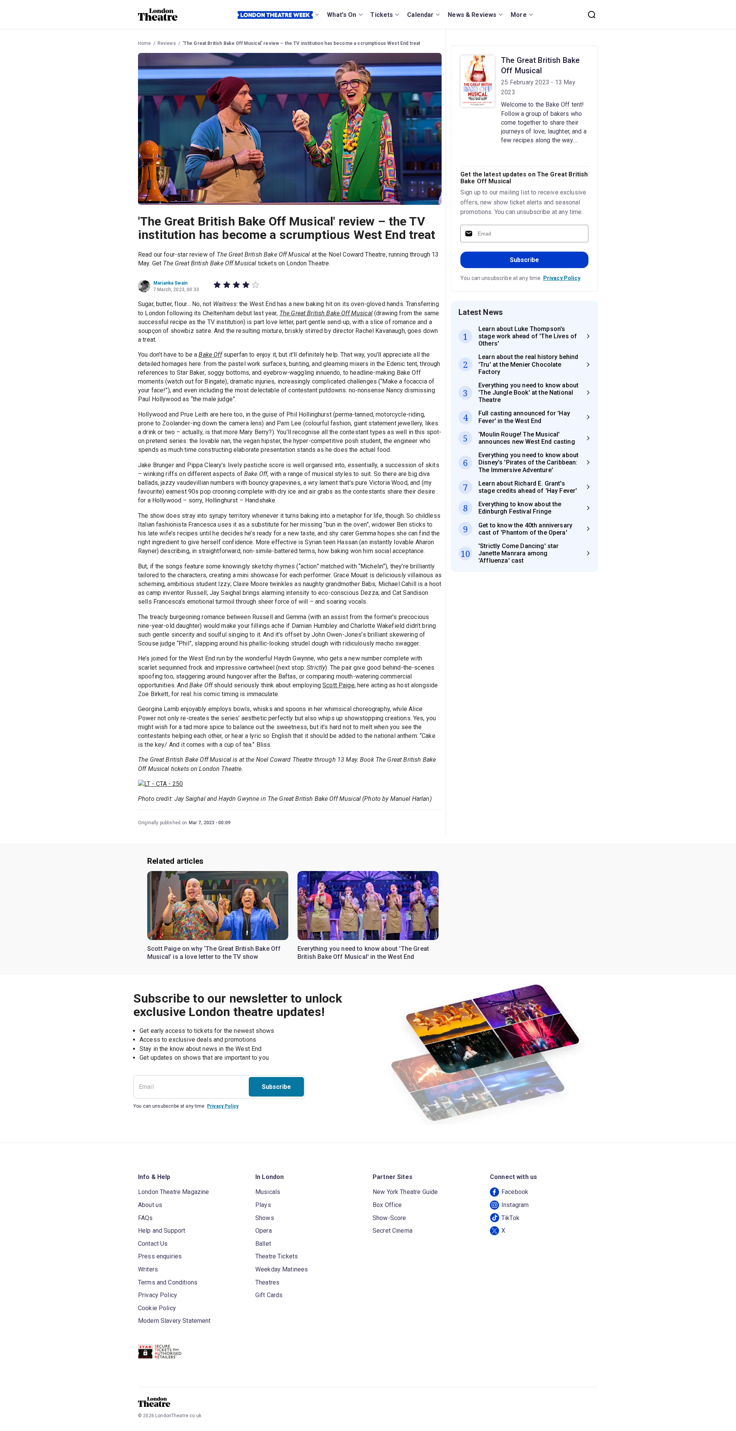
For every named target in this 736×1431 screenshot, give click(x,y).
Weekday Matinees (281, 1269)
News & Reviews (472, 14)
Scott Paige (338, 685)
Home (144, 43)
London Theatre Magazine (173, 1192)
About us (150, 1205)
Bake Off (210, 354)
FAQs (145, 1218)
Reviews (167, 43)
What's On (341, 14)
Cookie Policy (157, 1308)
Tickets (381, 14)
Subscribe (524, 259)
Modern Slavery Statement (174, 1320)
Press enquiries (160, 1256)
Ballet (263, 1243)
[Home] (157, 14)
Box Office (387, 1205)
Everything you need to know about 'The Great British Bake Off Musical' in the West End (363, 953)
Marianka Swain (170, 283)
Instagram (515, 1205)
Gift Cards (269, 1295)
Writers (148, 1269)
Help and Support (161, 1230)
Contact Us (153, 1243)
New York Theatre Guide (405, 1192)
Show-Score (389, 1218)
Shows (264, 1218)
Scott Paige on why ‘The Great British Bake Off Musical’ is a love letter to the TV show (214, 953)
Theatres (267, 1282)
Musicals (267, 1192)
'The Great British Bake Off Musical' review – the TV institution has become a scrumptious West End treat (301, 43)
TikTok (510, 1218)
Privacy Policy (561, 278)
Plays (263, 1205)
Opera (263, 1230)
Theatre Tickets (276, 1256)
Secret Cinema (392, 1230)
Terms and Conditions (167, 1282)
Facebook (514, 1192)
